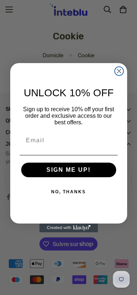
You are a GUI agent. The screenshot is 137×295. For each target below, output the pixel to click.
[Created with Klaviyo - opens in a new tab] (68, 228)
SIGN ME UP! (68, 170)
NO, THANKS (68, 191)
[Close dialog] (119, 71)
